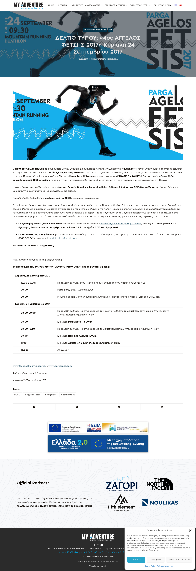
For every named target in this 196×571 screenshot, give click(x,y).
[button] (190, 530)
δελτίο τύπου (68, 395)
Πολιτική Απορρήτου (165, 566)
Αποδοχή (136, 559)
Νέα (154, 5)
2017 (17, 395)
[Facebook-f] (94, 545)
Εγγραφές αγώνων (115, 5)
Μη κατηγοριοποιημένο (95, 30)
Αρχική (51, 5)
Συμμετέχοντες (138, 5)
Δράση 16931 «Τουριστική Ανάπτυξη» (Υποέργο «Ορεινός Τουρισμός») (98, 552)
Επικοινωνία (165, 5)
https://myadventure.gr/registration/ (121, 223)
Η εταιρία (62, 5)
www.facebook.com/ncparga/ (30, 366)
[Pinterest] (119, 407)
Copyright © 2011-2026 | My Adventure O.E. (98, 561)
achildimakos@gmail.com (63, 238)
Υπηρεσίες (77, 5)
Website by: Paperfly (98, 566)
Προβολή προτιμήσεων (179, 559)
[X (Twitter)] (76, 407)
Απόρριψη (156, 559)
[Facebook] (34, 407)
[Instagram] (98, 545)
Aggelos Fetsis (32, 395)
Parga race (50, 395)
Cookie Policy (150, 566)
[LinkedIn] (162, 407)
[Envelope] (102, 545)
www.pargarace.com (60, 366)
